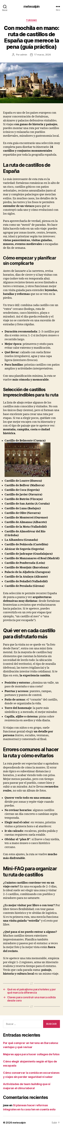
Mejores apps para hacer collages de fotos (31, 1054)
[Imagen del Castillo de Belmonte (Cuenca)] (27, 476)
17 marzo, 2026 (42, 54)
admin (23, 54)
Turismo (31, 20)
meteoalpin (31, 6)
